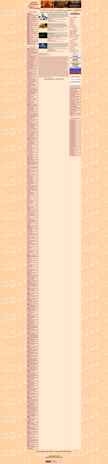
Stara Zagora (60, 73)
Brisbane (52, 59)
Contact (77, 9)
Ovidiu (47, 69)
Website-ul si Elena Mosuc (74, 36)
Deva (54, 61)
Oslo (42, 69)
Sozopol (51, 73)
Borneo (60, 58)
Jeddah (60, 65)
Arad (54, 56)
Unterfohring (63, 75)
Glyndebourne (60, 63)
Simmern (59, 72)
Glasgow (56, 63)
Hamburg (48, 64)
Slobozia (40, 73)
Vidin (63, 76)
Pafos (51, 69)
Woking (67, 76)
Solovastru (45, 73)
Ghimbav (51, 63)
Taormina (48, 74)
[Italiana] (73, 14)
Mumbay (40, 68)
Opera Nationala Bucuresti (74, 87)
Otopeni (44, 69)
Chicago (42, 60)
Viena (65, 76)
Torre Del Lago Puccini (53, 75)
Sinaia (63, 72)
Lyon (50, 66)
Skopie (65, 72)
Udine (60, 75)
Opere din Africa (72, 46)
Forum (69, 9)
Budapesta (64, 59)
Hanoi (53, 64)
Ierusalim (48, 65)
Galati (46, 63)
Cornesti (44, 61)
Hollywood (40, 65)
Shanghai (48, 72)
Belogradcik (67, 57)
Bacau (60, 56)
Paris (56, 69)
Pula (67, 70)
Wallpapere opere (72, 40)
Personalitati (60, 9)
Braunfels (46, 59)
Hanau (51, 64)
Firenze (63, 62)
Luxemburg (45, 66)
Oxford (49, 69)
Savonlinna (42, 72)
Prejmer (64, 70)
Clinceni (48, 60)
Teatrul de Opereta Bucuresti (73, 112)
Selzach (45, 72)
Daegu (52, 61)
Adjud (48, 56)
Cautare (71, 18)
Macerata (56, 66)
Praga (62, 70)
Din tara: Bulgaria (60, 21)
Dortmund (59, 61)
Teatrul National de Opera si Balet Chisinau (75, 109)
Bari (49, 57)
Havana (56, 64)
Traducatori (71, 21)
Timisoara (40, 75)
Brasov (40, 59)
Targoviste (52, 74)
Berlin (46, 58)
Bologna (55, 58)
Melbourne (49, 67)
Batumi (53, 57)
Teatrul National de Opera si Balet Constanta (75, 103)
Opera (44, 9)
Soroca (48, 73)
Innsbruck (52, 65)
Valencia (66, 75)
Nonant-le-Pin (56, 68)
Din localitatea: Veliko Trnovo (52, 21)
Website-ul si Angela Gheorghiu (75, 35)
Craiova (47, 61)
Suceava (40, 74)
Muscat (46, 68)
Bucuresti (61, 59)
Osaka (40, 69)
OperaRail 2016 (63, 38)
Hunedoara (44, 65)
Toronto (48, 75)
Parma (58, 69)
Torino (45, 75)
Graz (42, 64)
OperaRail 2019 (63, 19)
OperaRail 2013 (63, 48)
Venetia (56, 76)
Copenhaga (40, 61)
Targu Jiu (55, 74)
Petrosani (63, 69)
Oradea (64, 68)
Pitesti (48, 70)
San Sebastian (46, 71)
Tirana (43, 75)
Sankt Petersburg (52, 71)
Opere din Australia (73, 49)
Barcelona (46, 57)
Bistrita (53, 58)
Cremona (49, 61)
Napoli (49, 68)
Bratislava (42, 59)
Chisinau (45, 60)
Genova (48, 63)
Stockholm (64, 73)
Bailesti (42, 57)
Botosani (62, 58)
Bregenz (49, 59)
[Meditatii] (75, 61)
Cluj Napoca (52, 60)
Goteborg (64, 63)
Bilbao (50, 58)
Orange (67, 68)
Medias (46, 67)
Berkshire (43, 58)
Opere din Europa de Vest (74, 44)
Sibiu (51, 72)
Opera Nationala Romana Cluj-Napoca (74, 95)
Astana (56, 56)
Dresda (62, 61)
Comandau (60, 60)
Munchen (43, 68)
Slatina (67, 72)
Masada (40, 67)
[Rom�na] (71, 14)
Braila (65, 58)
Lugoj (42, 66)
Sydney (43, 74)
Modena (60, 67)
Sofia (42, 73)
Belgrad (63, 57)
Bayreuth (56, 57)
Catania (40, 60)
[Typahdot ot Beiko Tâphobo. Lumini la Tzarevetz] (43, 19)
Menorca (52, 67)
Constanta (63, 60)
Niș (53, 68)
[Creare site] (75, 84)
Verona (59, 76)
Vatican (49, 76)
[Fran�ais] (77, 14)
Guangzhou (45, 64)
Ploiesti (53, 70)
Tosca (53, 49)
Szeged (45, 74)
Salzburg (42, 71)
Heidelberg (63, 64)
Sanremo (56, 71)
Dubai (64, 61)
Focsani (65, 62)
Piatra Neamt (45, 70)
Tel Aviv (65, 74)
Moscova (67, 67)
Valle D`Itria (40, 76)
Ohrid (62, 68)
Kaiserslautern (66, 65)
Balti (44, 57)
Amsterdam (51, 56)
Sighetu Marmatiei (55, 72)
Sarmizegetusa (64, 71)
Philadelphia (41, 70)
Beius (61, 57)
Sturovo (67, 73)
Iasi (46, 65)
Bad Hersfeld (64, 56)
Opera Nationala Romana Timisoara (74, 101)
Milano (55, 67)
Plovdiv (56, 70)
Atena (58, 56)
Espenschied (59, 62)
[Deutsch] (75, 14)
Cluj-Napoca (56, 60)
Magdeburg (62, 66)
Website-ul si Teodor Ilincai (74, 37)
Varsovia (46, 76)
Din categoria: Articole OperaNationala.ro (54, 19)
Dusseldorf (40, 62)
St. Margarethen (55, 73)
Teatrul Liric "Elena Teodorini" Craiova (73, 90)
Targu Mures (59, 74)
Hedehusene (59, 64)
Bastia (51, 57)
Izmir (57, 65)
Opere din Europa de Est (74, 43)
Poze (52, 9)
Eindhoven (51, 62)
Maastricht (53, 66)
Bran (67, 58)
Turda (58, 75)
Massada (43, 67)
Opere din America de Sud (74, 51)
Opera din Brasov (73, 92)
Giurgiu (54, 63)
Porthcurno (59, 70)
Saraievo (59, 71)
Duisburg (66, 61)
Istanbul (55, 65)
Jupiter (62, 65)
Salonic (40, 71)
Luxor (48, 66)
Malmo (65, 66)
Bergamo (40, 58)
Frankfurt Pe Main (42, 63)
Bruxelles (55, 59)
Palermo (53, 69)
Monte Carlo (64, 67)
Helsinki (66, 64)
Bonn (58, 58)
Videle (61, 76)
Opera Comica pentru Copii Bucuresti (75, 115)
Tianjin (67, 74)
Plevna (51, 70)
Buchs (58, 59)
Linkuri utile (71, 23)
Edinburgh (47, 62)
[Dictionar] (48, 462)
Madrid (59, 66)
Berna (48, 58)
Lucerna (40, 66)
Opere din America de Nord (74, 50)
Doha (56, 61)
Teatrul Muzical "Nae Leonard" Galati (74, 106)
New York (51, 68)
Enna (54, 62)
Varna (44, 76)
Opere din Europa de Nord (74, 45)
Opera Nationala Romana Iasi (74, 98)
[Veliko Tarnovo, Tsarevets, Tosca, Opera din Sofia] (43, 48)
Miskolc (57, 67)
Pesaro (61, 69)
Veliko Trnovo (52, 76)
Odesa (60, 68)
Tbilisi (62, 74)
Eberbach (44, 62)
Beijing (59, 57)
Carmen (49, 39)
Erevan (56, 62)
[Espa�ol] (79, 14)
